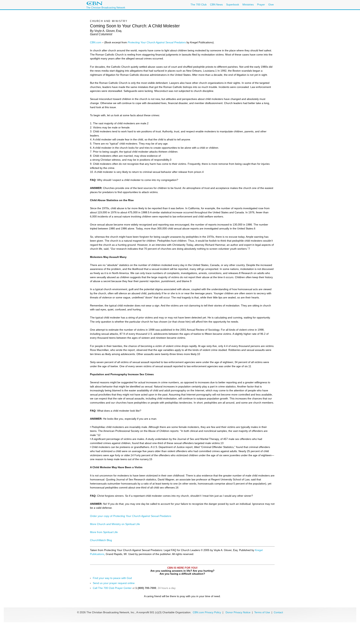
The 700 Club (198, 4)
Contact (278, 612)
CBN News (216, 4)
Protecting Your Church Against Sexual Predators (157, 42)
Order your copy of (130, 515)
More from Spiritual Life (104, 532)
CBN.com (95, 42)
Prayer (261, 4)
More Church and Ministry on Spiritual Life (115, 524)
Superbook (232, 4)
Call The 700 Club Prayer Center (112, 587)
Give (271, 4)
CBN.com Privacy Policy (207, 612)
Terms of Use (262, 612)
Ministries (248, 4)
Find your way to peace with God (112, 578)
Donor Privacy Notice (238, 612)
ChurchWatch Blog (101, 540)
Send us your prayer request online (114, 583)
